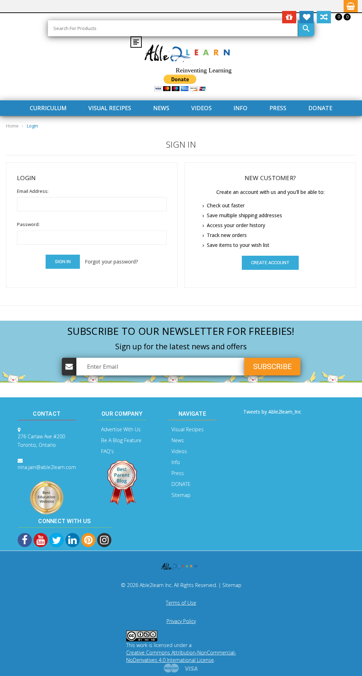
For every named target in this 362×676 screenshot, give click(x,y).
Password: (28, 224)
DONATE (320, 108)
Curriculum (48, 108)
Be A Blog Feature (121, 440)
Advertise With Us (121, 429)
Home (12, 126)
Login (32, 126)
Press (277, 108)
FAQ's (107, 451)
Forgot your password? (111, 261)
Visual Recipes (109, 108)
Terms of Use (181, 602)
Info (240, 108)
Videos (201, 108)
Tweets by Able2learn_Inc (272, 411)
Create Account (270, 262)
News (161, 108)
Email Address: (32, 191)
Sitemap (181, 495)
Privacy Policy (181, 621)
